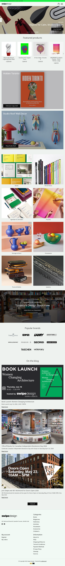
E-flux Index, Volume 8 (40, 58)
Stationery (36, 522)
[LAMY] (39, 335)
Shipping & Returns (39, 542)
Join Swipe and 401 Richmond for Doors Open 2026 (20, 490)
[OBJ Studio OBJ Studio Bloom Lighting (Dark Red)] (9, 49)
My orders (5, 539)
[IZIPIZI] (26, 335)
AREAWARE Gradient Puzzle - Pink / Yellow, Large (56, 59)
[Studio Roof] (52, 342)
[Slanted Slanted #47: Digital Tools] (24, 49)
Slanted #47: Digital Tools (25, 58)
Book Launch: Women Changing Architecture (18, 402)
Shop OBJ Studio (57, 29)
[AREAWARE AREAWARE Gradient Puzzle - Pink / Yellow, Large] (56, 49)
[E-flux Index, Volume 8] (40, 49)
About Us (36, 537)
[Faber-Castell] (13, 335)
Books (16, 186)
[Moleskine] (13, 342)
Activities (36, 524)
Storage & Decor (16, 253)
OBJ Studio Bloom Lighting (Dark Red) (9, 58)
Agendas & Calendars (16, 219)
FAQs (34, 539)
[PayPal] (31, 563)
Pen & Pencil (48, 186)
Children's (36, 531)
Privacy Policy (37, 549)
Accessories (36, 529)
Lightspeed (43, 561)
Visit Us (35, 554)
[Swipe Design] (8, 4)
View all (32, 504)
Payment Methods (38, 547)
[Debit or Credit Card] (33, 563)
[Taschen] (26, 350)
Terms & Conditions (39, 544)
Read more (5, 407)
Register (4, 537)
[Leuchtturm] (52, 335)
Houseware (48, 253)
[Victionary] (39, 350)
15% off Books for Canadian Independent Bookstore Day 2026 (24, 446)
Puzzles (48, 219)
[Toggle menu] (61, 4)
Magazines (36, 519)
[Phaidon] (26, 342)
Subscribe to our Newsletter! (32, 310)
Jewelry (48, 287)
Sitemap (35, 551)
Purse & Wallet (16, 287)
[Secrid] (39, 342)
